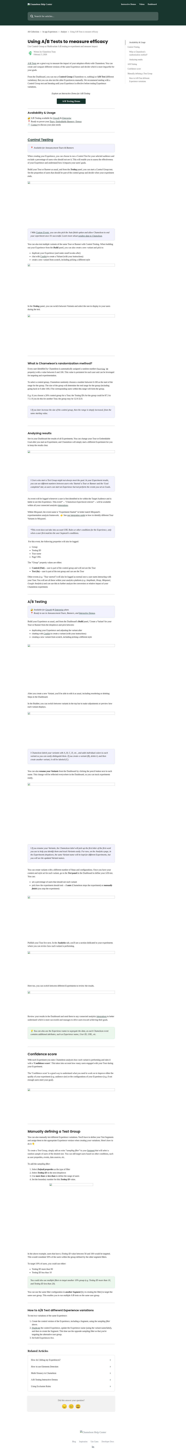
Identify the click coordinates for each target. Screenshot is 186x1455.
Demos (78, 121)
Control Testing (40, 140)
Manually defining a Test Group (140, 74)
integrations (63, 505)
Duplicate (36, 1328)
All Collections (33, 32)
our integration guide (76, 515)
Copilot (43, 256)
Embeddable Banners (65, 121)
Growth (56, 118)
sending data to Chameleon (90, 236)
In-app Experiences (49, 32)
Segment (91, 1150)
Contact (34, 125)
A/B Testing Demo (71, 101)
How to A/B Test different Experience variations (139, 79)
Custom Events (42, 232)
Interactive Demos (128, 4)
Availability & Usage (137, 42)
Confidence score (134, 69)
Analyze (64, 32)
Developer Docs (108, 1442)
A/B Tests (32, 63)
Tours (52, 121)
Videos (141, 4)
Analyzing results (136, 59)
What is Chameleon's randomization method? (138, 53)
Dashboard (152, 4)
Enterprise (66, 118)
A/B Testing (132, 64)
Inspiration (83, 1442)
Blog (74, 1442)
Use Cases (94, 1442)
